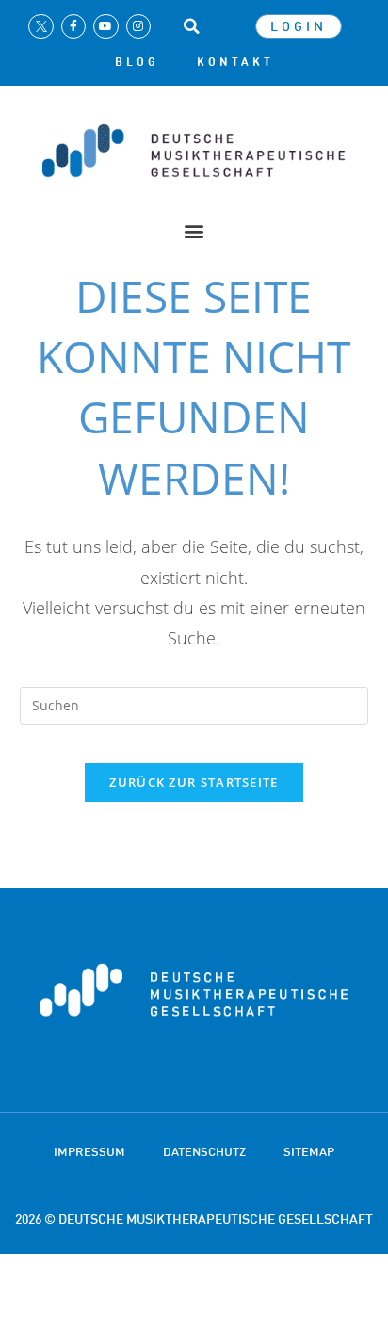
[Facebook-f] (73, 26)
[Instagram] (138, 26)
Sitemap (308, 1151)
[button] (191, 26)
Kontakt (235, 62)
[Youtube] (105, 26)
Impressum (89, 1151)
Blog (137, 62)
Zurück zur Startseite (193, 782)
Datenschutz (204, 1151)
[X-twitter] (40, 26)
